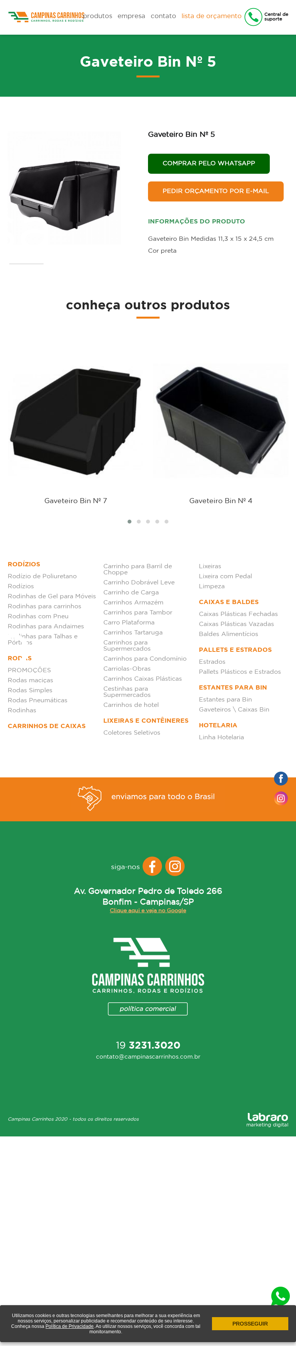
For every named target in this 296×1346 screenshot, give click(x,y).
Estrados (212, 662)
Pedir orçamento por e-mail (216, 191)
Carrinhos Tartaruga (133, 633)
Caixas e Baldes (229, 602)
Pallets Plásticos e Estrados (240, 672)
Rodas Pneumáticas (37, 700)
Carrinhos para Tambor (137, 613)
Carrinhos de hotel (131, 705)
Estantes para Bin (233, 688)
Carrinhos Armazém (133, 603)
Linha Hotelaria (221, 737)
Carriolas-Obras (127, 669)
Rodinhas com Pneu (38, 616)
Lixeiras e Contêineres (145, 721)
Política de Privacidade (69, 1326)
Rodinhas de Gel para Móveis (52, 596)
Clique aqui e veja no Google (148, 910)
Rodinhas (22, 710)
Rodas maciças (30, 680)
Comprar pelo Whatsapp (209, 163)
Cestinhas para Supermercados (127, 692)
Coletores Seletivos (131, 733)
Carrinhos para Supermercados (127, 646)
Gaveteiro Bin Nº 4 (220, 501)
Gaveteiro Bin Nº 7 (75, 501)
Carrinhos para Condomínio (145, 659)
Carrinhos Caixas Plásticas (142, 679)
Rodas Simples (30, 690)
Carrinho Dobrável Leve (139, 583)
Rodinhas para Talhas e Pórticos (42, 640)
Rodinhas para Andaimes (46, 626)
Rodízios (24, 564)
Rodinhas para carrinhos (44, 606)
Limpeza (212, 586)
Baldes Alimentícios (228, 634)
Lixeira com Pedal (225, 576)
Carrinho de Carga (131, 593)
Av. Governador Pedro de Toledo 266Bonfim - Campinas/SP (148, 897)
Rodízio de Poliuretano (42, 576)
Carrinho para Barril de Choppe (137, 570)
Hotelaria (218, 725)
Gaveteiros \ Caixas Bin (234, 710)
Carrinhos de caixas (47, 726)
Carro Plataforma (129, 623)
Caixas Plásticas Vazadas (236, 624)
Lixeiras (210, 566)
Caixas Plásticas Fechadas (238, 614)
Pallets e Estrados (235, 650)
